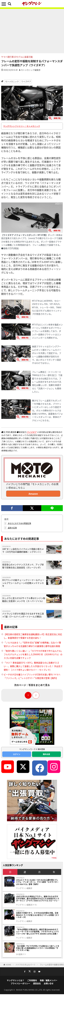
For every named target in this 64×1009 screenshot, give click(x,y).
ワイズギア (26, 81)
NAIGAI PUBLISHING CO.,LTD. (29, 989)
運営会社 (37, 983)
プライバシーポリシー (20, 983)
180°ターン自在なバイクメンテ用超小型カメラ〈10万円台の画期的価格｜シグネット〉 (23, 550)
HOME (8, 964)
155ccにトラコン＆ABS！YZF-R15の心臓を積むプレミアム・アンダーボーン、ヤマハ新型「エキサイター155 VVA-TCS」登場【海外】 (37, 882)
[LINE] (52, 508)
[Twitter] (32, 508)
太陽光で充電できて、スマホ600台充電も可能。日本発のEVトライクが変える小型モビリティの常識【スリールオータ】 (37, 915)
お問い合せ (48, 983)
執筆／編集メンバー (48, 980)
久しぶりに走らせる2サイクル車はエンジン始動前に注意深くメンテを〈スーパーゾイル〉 (23, 599)
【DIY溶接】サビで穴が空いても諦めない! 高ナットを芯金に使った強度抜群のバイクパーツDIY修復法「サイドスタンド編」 (37, 948)
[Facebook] (12, 508)
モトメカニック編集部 (30, 69)
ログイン (16, 754)
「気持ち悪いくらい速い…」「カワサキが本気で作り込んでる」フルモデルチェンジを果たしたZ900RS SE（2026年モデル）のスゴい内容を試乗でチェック (33, 654)
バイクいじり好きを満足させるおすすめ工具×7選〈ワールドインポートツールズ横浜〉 (23, 615)
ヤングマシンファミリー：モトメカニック (21, 126)
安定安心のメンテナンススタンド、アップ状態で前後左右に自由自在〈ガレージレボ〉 (23, 566)
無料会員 (46, 754)
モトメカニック (12, 81)
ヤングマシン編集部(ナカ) (26, 905)
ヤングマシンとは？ (15, 980)
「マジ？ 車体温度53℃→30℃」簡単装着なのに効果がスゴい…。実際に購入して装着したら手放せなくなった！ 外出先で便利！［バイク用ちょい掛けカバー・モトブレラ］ (33, 666)
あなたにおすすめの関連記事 (18, 523)
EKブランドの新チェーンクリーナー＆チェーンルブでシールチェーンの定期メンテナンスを (23, 583)
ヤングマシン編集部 (24, 888)
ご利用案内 (32, 980)
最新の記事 (11, 527)
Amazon (33, 493)
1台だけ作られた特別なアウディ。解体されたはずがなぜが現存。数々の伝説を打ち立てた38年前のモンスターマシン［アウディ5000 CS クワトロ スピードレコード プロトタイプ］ (37, 898)
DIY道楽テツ (21, 954)
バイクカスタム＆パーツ (25, 964)
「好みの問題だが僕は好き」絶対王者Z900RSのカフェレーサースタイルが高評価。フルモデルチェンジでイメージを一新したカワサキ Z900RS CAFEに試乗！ (37, 931)
